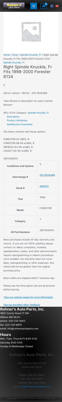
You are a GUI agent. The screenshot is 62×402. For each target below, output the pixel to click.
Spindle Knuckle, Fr (30, 54)
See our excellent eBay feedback (21, 304)
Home (6, 54)
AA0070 (44, 186)
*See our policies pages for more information (28, 297)
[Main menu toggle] (33, 6)
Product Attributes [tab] (17, 120)
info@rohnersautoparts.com (22, 328)
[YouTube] (57, 6)
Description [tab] (13, 116)
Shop (15, 54)
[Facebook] (51, 6)
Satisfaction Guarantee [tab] (20, 124)
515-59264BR (47, 175)
